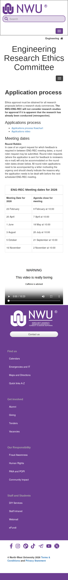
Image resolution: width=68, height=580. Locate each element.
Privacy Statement (36, 560)
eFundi (12, 527)
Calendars (14, 358)
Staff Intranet (15, 511)
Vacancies (14, 431)
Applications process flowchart (27, 128)
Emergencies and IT (19, 366)
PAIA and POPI (17, 471)
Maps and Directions (20, 375)
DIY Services (15, 502)
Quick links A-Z (17, 383)
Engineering (52, 38)
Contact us (34, 334)
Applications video (21, 131)
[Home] (25, 8)
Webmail (13, 519)
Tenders (13, 423)
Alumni (12, 406)
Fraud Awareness (18, 454)
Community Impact (19, 479)
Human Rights (16, 463)
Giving (12, 415)
